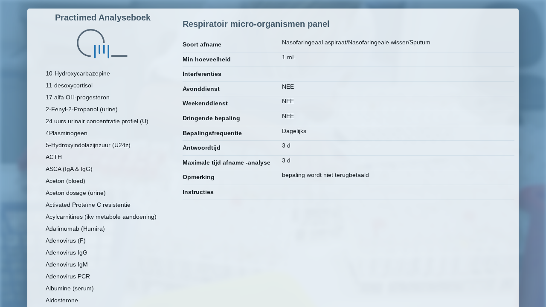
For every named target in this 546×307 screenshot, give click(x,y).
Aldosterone (62, 300)
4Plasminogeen (66, 133)
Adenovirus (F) (66, 240)
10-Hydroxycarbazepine (78, 73)
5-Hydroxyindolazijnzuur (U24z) (88, 145)
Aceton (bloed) (65, 180)
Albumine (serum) (70, 288)
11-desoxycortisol (69, 85)
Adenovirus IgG (66, 252)
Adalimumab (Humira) (75, 228)
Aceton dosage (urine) (76, 192)
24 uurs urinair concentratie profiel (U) (97, 121)
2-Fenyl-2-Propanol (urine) (82, 109)
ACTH (54, 157)
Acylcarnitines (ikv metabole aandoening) (101, 216)
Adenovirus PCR (68, 276)
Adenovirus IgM (67, 264)
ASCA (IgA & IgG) (69, 168)
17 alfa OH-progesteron (78, 97)
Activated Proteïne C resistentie (88, 204)
